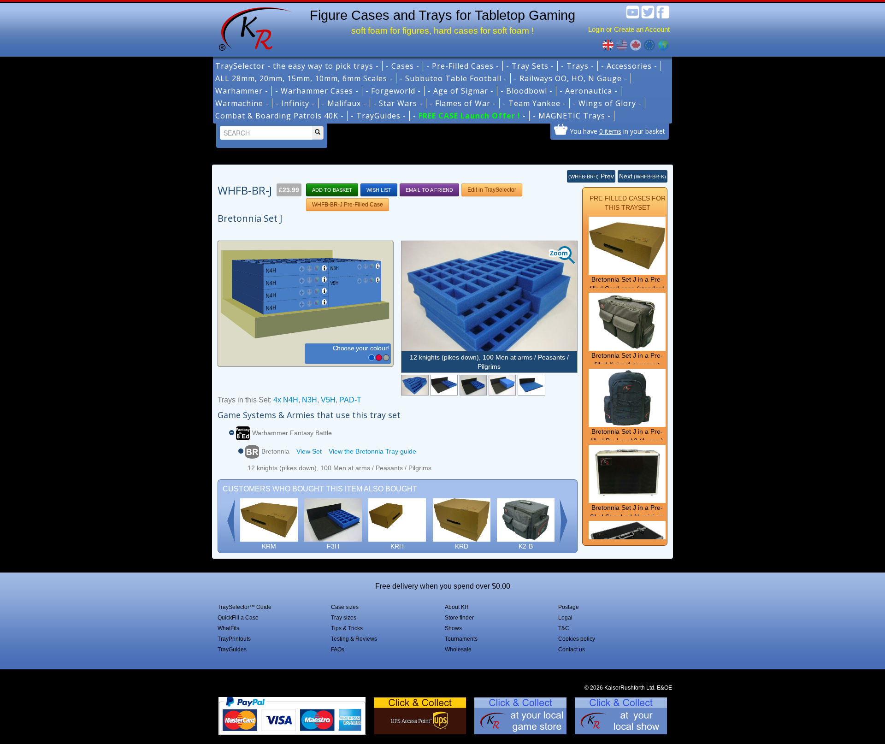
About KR (457, 607)
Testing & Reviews (354, 639)
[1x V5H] (502, 385)
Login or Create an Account (629, 29)
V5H (328, 400)
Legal (565, 617)
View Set (309, 451)
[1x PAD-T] (531, 385)
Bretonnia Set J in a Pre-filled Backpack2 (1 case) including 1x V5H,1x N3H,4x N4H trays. (626, 445)
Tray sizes (343, 617)
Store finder (459, 617)
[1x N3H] (473, 385)
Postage (568, 607)
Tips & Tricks (347, 628)
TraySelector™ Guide (244, 607)
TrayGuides (232, 649)
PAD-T (350, 400)
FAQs (337, 649)
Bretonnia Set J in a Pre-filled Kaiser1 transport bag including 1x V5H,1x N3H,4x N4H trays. (627, 369)
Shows (453, 628)
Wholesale (458, 649)
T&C (563, 628)
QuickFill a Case (238, 617)
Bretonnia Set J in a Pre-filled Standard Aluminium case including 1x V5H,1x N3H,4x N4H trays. (627, 521)
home (252, 27)
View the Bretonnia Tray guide (372, 451)
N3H (309, 400)
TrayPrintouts (234, 639)
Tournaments (461, 639)
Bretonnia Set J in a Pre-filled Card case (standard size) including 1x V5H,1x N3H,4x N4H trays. (627, 293)
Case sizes (345, 607)
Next (642, 176)
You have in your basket (617, 131)
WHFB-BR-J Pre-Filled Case (347, 204)
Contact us (571, 649)
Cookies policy (576, 639)
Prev (591, 176)
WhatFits (228, 628)
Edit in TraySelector (491, 190)
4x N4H (285, 400)
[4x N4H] (443, 385)
